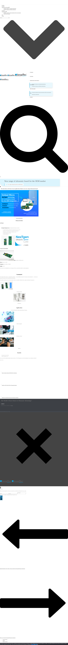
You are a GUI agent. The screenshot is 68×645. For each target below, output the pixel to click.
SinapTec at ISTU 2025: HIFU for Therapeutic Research (9, 385)
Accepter (33, 644)
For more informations (19, 218)
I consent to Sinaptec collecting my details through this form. (9, 494)
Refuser (36, 644)
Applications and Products (34, 80)
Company (31, 72)
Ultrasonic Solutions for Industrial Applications (10, 8)
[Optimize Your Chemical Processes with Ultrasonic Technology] (8, 396)
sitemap (12, 405)
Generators (32, 84)
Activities (31, 76)
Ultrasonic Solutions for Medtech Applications (10, 9)
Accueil (6, 184)
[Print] (0, 186)
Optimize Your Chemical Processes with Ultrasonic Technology (10, 397)
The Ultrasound (32, 88)
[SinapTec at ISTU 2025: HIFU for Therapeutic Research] (8, 384)
